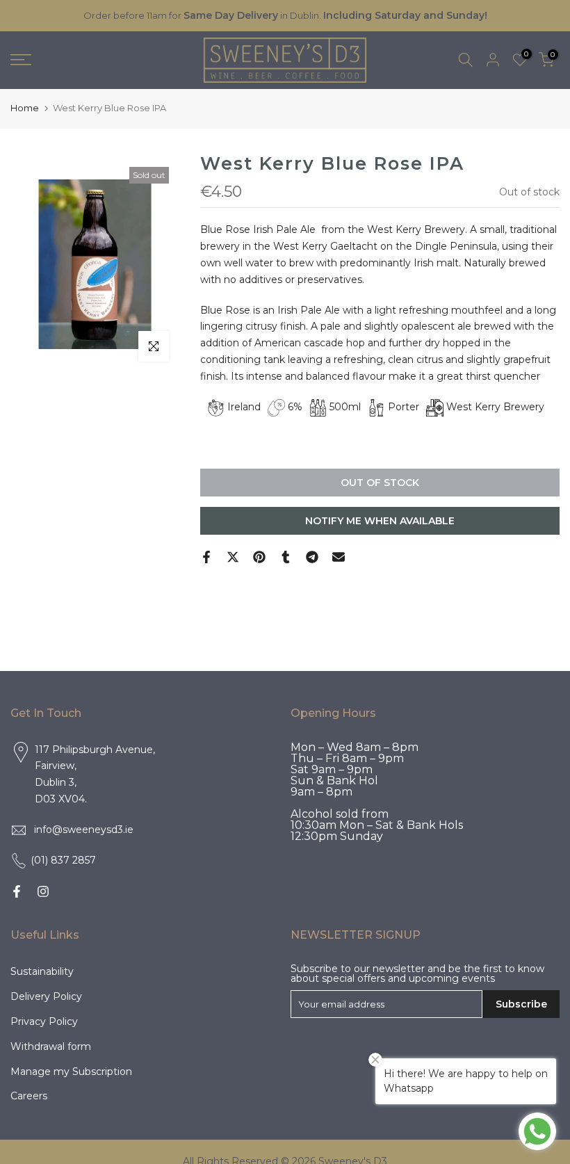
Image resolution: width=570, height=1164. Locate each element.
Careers (28, 1096)
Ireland (244, 407)
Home (24, 107)
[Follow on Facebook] (16, 891)
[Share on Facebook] (206, 557)
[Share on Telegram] (312, 557)
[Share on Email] (338, 557)
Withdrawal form (50, 1046)
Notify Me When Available (380, 521)
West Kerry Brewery (495, 407)
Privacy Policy (44, 1021)
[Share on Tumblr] (285, 557)
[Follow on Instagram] (43, 891)
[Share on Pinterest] (259, 557)
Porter (403, 407)
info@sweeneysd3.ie (83, 829)
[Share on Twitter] (233, 557)
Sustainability (42, 971)
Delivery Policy (46, 996)
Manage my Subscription (71, 1071)
